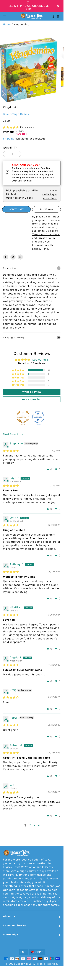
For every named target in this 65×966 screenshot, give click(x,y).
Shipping (9, 138)
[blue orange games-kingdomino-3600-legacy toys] (28, 69)
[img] (11, 450)
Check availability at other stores (49, 194)
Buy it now (46, 209)
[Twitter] (13, 257)
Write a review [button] (31, 391)
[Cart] (57, 16)
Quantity (10, 147)
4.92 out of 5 (40, 359)
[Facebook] (5, 257)
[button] (5, 16)
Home (7, 24)
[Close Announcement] (57, 5)
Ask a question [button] (31, 399)
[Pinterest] (20, 257)
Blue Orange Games (16, 114)
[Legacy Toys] (31, 16)
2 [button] (30, 825)
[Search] (52, 16)
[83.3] (23, 417)
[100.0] (38, 417)
